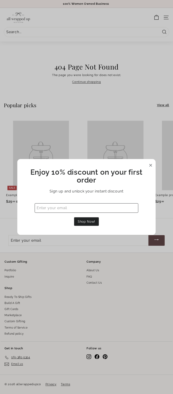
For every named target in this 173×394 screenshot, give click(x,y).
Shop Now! (86, 221)
